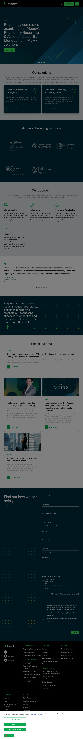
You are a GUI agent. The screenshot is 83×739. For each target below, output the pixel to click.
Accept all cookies (15, 729)
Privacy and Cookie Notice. (36, 714)
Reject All (15, 724)
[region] (41, 725)
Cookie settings (15, 719)
